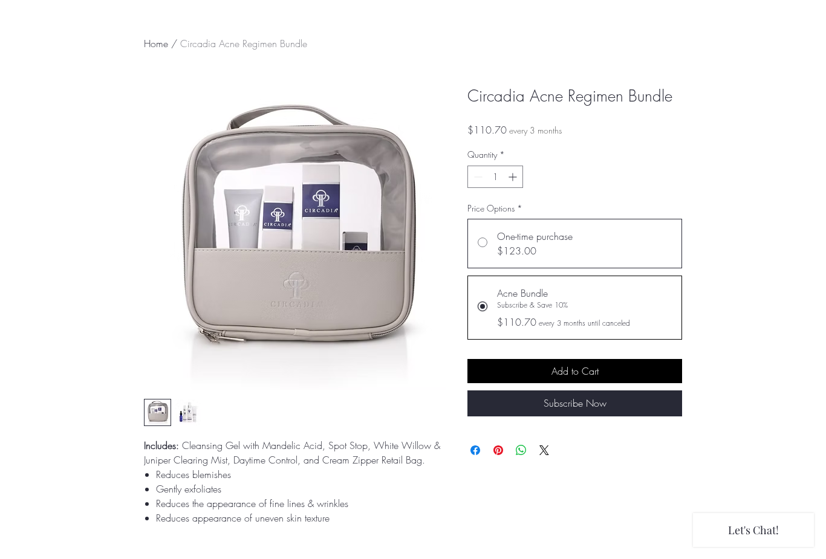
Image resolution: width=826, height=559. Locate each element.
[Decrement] (476, 176)
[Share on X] (544, 450)
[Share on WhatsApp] (521, 450)
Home (156, 43)
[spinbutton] (495, 176)
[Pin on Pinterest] (498, 450)
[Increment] (513, 176)
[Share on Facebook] (475, 450)
